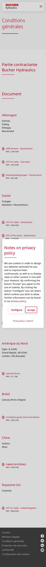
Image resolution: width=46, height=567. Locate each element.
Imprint (30, 321)
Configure (16, 309)
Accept (31, 310)
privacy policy (18, 301)
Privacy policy (19, 321)
